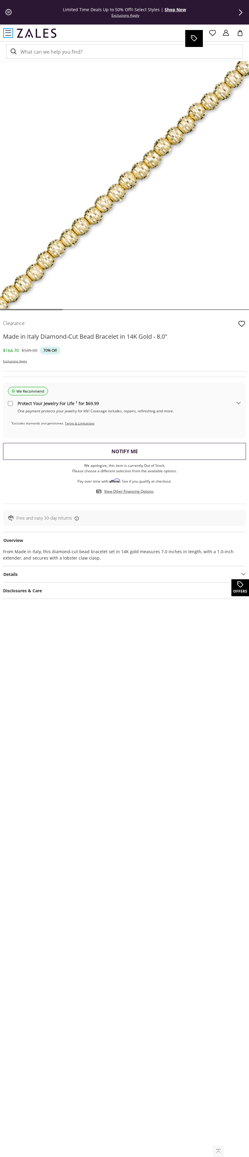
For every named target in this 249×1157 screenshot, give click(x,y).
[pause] (8, 12)
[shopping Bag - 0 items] (242, 35)
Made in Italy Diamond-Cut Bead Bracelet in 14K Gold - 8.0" (85, 336)
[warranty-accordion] (238, 403)
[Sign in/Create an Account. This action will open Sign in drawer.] (226, 33)
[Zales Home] (36, 33)
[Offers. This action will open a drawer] (194, 38)
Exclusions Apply (15, 361)
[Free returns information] (75, 518)
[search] (13, 51)
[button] (240, 12)
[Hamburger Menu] (8, 33)
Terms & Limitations (79, 423)
